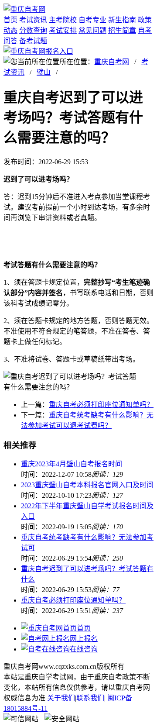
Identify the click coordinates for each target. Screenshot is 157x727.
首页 (10, 20)
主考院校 (63, 20)
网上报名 (84, 638)
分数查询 (33, 30)
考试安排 (63, 30)
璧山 (44, 72)
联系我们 (90, 698)
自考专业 (92, 20)
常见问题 (92, 30)
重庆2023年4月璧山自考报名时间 (71, 464)
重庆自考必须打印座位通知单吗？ (101, 404)
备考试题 (33, 41)
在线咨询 (84, 649)
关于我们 (61, 698)
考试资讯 (33, 20)
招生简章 (122, 30)
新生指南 (122, 20)
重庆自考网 (111, 61)
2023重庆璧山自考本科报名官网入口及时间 (87, 485)
